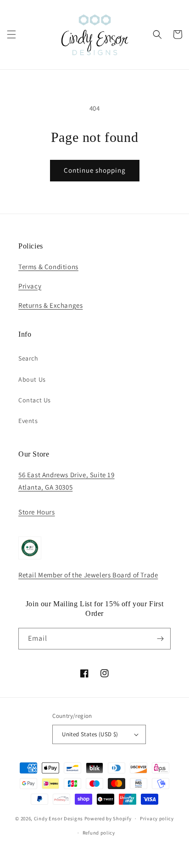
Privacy (29, 286)
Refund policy (99, 832)
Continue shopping (95, 170)
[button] (11, 34)
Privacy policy (157, 818)
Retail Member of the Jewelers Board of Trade (88, 574)
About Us (32, 379)
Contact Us (34, 400)
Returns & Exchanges (50, 305)
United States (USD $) (90, 734)
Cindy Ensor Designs (58, 818)
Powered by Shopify (108, 818)
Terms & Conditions (48, 266)
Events (28, 421)
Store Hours (36, 512)
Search (28, 358)
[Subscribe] (160, 638)
